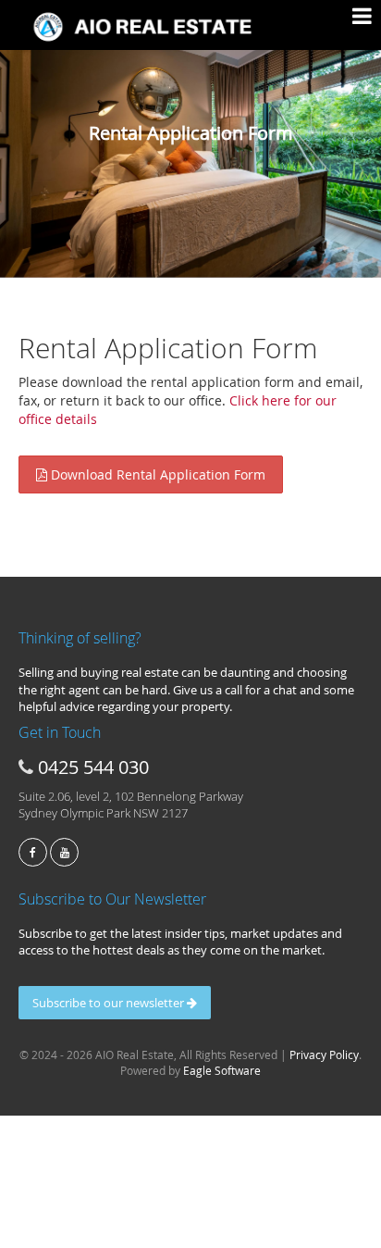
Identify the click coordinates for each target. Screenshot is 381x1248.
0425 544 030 (93, 767)
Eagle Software (222, 1070)
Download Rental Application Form (156, 474)
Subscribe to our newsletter (109, 1002)
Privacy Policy (324, 1054)
